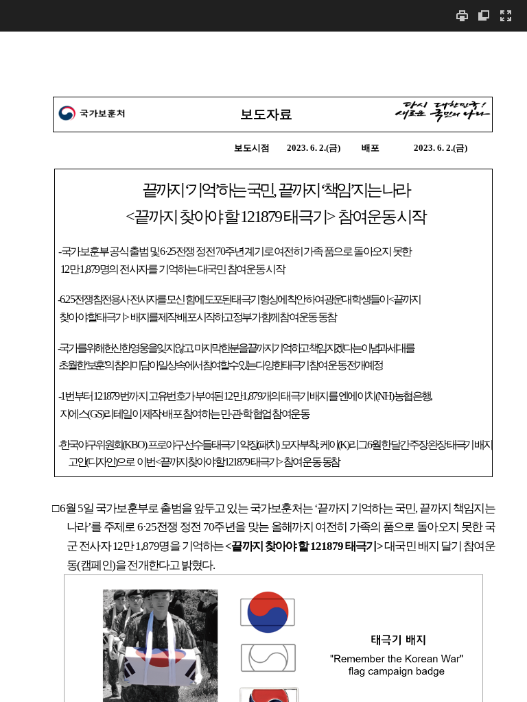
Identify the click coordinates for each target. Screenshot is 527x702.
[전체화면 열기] (506, 15)
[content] (263, 366)
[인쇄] (462, 15)
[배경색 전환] (484, 15)
